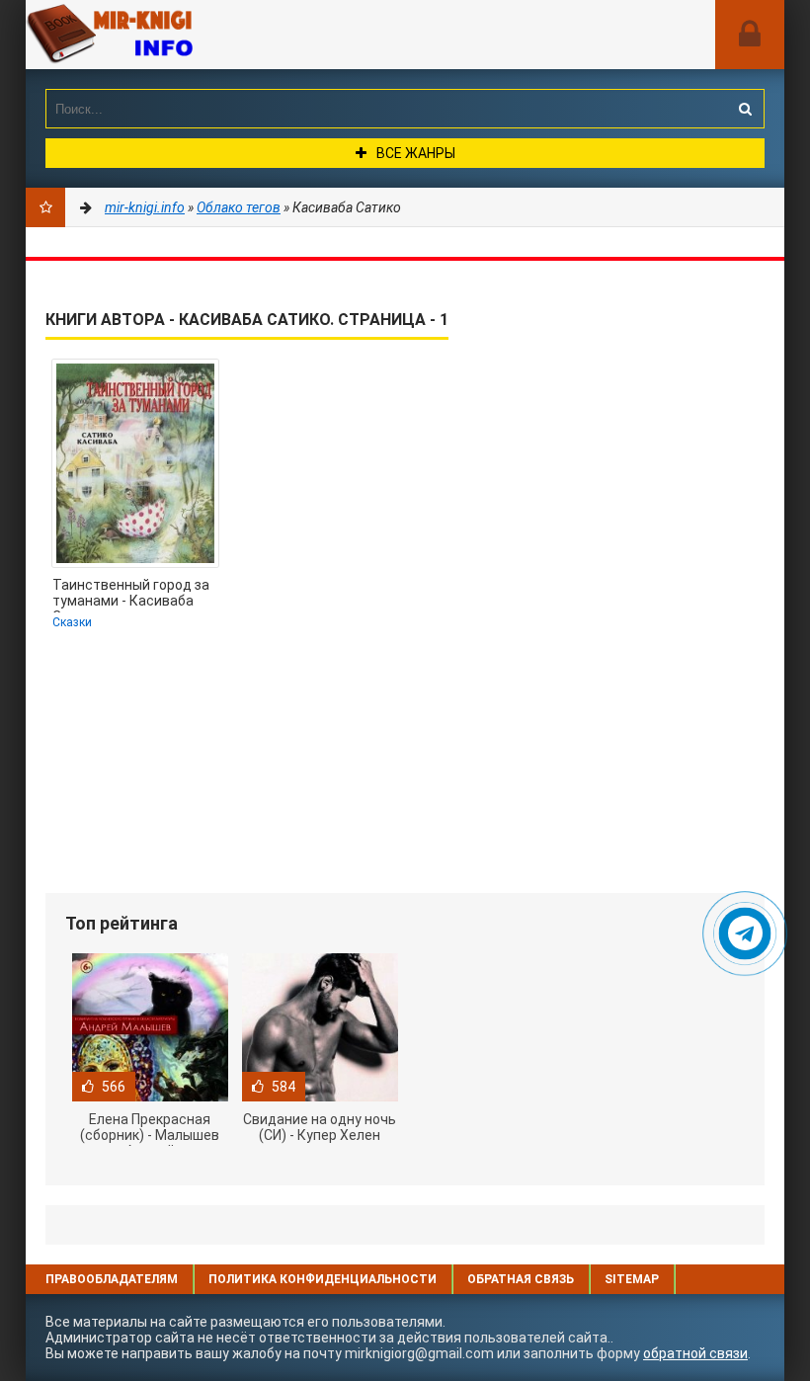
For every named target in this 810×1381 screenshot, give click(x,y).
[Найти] (745, 108)
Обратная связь (520, 1279)
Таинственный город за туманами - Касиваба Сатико (130, 594)
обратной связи (695, 1353)
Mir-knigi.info (174, 34)
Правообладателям (111, 1279)
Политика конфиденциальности (322, 1279)
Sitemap (632, 1279)
